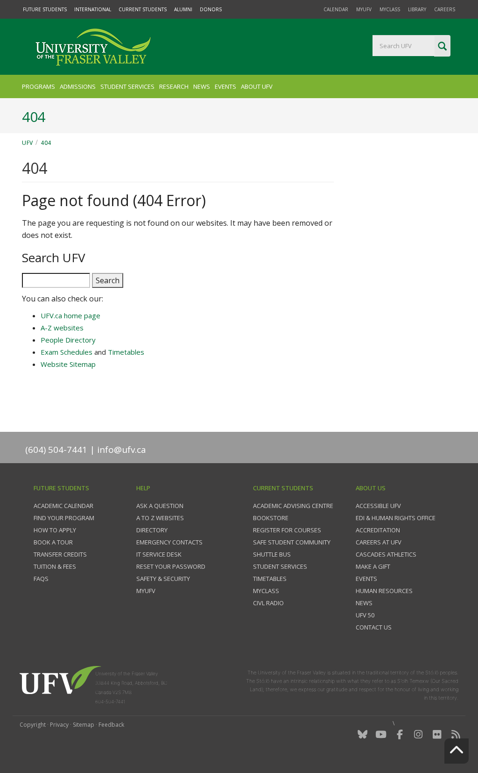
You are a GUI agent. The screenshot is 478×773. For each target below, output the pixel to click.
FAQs (41, 578)
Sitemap (83, 725)
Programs (38, 86)
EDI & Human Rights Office (396, 518)
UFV (27, 143)
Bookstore (270, 518)
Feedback (111, 725)
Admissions (78, 86)
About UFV (257, 86)
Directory (152, 530)
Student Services (127, 86)
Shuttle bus (272, 554)
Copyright (33, 725)
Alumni (183, 9)
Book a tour (53, 542)
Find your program (64, 518)
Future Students (45, 9)
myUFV (364, 9)
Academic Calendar (63, 505)
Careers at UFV (378, 542)
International (92, 9)
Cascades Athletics (386, 554)
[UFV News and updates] (456, 734)
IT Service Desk (159, 554)
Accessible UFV (378, 505)
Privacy (59, 725)
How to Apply (55, 530)
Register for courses (287, 530)
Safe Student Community (291, 542)
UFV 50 (365, 615)
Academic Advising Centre (293, 505)
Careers (444, 9)
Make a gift (373, 566)
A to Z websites (160, 518)
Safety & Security (163, 578)
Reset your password (170, 566)
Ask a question (159, 505)
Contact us (374, 627)
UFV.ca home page (70, 315)
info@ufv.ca (121, 450)
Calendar (335, 9)
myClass (390, 9)
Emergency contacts (169, 542)
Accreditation (378, 530)
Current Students (143, 9)
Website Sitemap (68, 364)
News (201, 86)
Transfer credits (60, 554)
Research (174, 86)
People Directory (68, 339)
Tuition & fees (55, 566)
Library (417, 9)
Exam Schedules (66, 352)
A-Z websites (62, 327)
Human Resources (384, 591)
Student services (280, 566)
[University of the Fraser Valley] (92, 47)
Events (225, 86)
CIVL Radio (268, 603)
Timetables (126, 352)
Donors (211, 9)
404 (46, 143)
